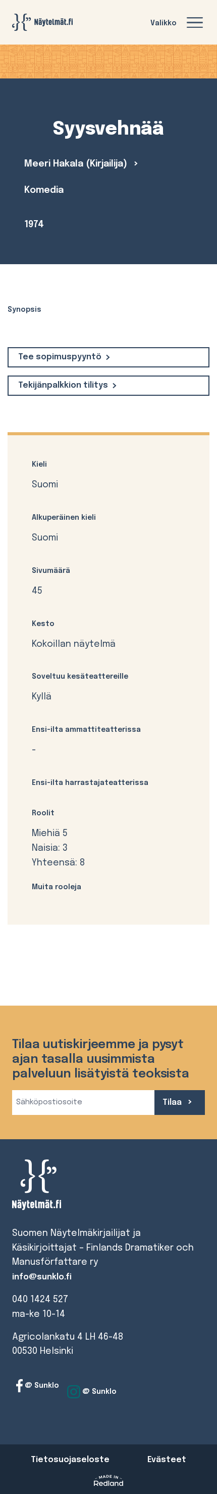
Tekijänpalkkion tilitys (63, 385)
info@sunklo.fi (42, 1277)
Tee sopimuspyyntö (59, 357)
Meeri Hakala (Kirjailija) (77, 164)
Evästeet (166, 1460)
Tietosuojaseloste (70, 1460)
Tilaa (173, 1102)
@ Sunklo (41, 1385)
